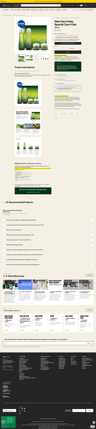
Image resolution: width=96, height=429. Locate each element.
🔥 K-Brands (21, 375)
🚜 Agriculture (21, 373)
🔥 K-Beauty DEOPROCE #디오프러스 (55, 292)
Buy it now (68, 52)
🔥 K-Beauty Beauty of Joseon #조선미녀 (85, 292)
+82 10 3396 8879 (90, 9)
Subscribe (89, 410)
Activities (84, 361)
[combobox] (41, 5)
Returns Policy (73, 363)
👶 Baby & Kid (21, 363)
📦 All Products (22, 358)
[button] (89, 5)
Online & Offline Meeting (45, 368)
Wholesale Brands (44, 358)
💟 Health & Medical (22, 361)
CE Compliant (61, 366)
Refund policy (42, 418)
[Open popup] (66, 33)
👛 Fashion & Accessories (23, 369)
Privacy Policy (73, 361)
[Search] (59, 5)
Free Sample (43, 359)
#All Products (9, 15)
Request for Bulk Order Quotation (68, 43)
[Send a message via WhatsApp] (93, 422)
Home (4, 15)
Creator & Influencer (44, 366)
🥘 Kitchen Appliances (23, 366)
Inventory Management (86, 358)
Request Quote (10, 425)
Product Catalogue (44, 363)
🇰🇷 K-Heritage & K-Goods (23, 376)
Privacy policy (47, 418)
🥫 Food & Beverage (22, 362)
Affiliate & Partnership (86, 362)
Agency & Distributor (44, 369)
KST (6, 366)
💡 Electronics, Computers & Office (25, 368)
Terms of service (74, 362)
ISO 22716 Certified (62, 359)
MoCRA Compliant (62, 362)
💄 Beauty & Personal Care (24, 359)
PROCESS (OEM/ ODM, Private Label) (47, 362)
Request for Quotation (45, 361)
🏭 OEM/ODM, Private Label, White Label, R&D (27, 377)
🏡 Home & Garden (22, 365)
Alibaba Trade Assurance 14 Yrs (87, 359)
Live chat (72, 358)
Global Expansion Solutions (87, 365)
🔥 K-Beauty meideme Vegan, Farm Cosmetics (39, 292)
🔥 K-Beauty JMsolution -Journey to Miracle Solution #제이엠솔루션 (10, 293)
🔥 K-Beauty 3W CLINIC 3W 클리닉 (70, 292)
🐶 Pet (20, 372)
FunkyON (83, 366)
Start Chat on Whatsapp (62, 69)
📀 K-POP (21, 370)
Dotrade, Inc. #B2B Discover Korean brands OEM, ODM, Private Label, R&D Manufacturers (8, 361)
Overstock (42, 365)
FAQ (71, 359)
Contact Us (84, 368)
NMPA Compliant (62, 363)
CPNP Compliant (62, 365)
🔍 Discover (21, 379)
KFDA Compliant (62, 368)
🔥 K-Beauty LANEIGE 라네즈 (25, 292)
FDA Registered (61, 358)
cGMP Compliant (62, 361)
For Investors (84, 363)
